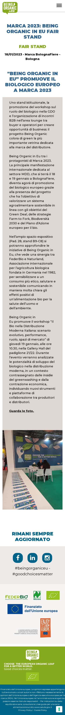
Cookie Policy (40, 710)
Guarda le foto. (21, 411)
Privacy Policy (25, 710)
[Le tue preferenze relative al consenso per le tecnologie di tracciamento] (59, 709)
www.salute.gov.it (43, 707)
